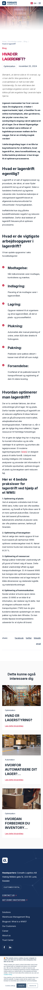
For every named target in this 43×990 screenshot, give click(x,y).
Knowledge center (15, 41)
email (38, 644)
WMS (24, 452)
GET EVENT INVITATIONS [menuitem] (13, 900)
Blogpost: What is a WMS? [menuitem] (14, 921)
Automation (10, 760)
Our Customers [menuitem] (9, 926)
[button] (40, 3)
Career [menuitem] (5, 931)
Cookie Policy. (8, 974)
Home (4, 41)
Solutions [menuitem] (6, 912)
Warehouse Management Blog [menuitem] (16, 917)
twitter (29, 638)
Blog (25, 41)
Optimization (9, 66)
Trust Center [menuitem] (7, 940)
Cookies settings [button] (10, 985)
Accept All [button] (21, 985)
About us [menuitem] (6, 935)
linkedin (37, 638)
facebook (19, 638)
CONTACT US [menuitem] (8, 895)
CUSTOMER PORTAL (12, 887)
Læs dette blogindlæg (14, 726)
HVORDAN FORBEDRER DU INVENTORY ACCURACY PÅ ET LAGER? (19, 827)
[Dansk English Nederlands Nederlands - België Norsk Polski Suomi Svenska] (33, 3)
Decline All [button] (32, 985)
